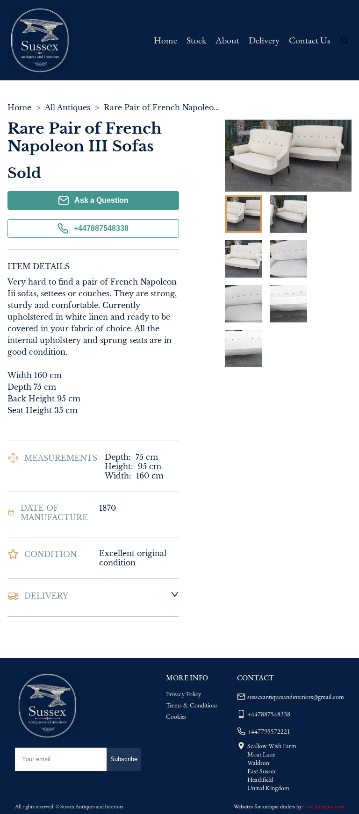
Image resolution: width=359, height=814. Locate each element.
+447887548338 (101, 228)
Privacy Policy (183, 694)
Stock (196, 40)
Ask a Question (101, 200)
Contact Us (309, 40)
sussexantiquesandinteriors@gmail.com (295, 697)
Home (165, 40)
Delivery (264, 40)
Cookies (176, 716)
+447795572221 (268, 731)
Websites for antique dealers (264, 806)
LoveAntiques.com (323, 806)
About (227, 40)
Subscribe (123, 759)
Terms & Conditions (192, 705)
